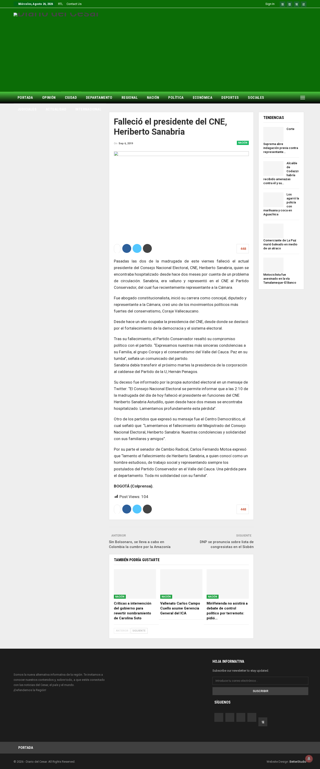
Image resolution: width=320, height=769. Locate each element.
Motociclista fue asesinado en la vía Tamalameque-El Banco (279, 278)
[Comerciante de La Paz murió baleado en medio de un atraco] (273, 231)
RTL (60, 4)
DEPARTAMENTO (99, 97)
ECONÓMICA (202, 97)
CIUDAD (71, 97)
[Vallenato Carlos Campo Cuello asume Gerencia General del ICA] (181, 584)
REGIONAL (130, 97)
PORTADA (25, 97)
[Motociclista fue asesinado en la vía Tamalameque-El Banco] (273, 265)
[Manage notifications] (309, 758)
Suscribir (260, 691)
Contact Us (74, 4)
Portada (25, 748)
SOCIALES (256, 97)
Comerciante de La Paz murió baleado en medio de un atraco (280, 244)
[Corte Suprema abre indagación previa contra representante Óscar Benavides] (273, 134)
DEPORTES (230, 97)
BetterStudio (298, 761)
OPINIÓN (49, 97)
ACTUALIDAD (56, 109)
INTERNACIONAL (88, 109)
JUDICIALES (27, 109)
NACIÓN (153, 97)
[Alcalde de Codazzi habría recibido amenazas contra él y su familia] (273, 168)
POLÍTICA (175, 97)
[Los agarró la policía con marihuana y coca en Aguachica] (273, 199)
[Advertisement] (160, 51)
